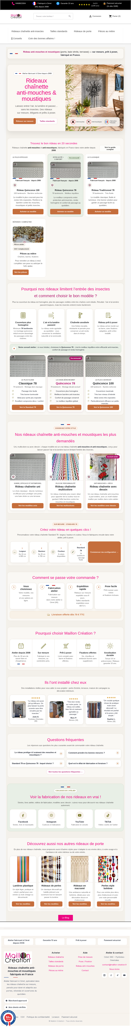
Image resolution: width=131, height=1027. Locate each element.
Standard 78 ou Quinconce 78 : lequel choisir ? (33, 763)
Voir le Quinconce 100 (103, 407)
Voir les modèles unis (27, 506)
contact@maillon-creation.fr (114, 964)
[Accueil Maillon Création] (21, 957)
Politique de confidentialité (38, 1017)
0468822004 (20, 3)
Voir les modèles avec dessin (103, 506)
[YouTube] (124, 975)
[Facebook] (111, 975)
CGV (22, 1017)
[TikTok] (117, 975)
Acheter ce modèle (28, 212)
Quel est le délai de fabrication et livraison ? (87, 763)
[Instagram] (104, 975)
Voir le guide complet (110, 148)
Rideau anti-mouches (85, 966)
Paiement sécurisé (69, 1017)
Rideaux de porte (56, 966)
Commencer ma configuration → (104, 552)
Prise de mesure (85, 957)
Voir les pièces (20, 272)
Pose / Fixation (85, 961)
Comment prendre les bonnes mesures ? (86, 753)
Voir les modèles (23, 904)
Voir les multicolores (65, 506)
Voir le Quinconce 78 (65, 407)
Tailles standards (47, 121)
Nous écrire (114, 969)
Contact (85, 970)
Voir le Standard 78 (28, 407)
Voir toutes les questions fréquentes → (65, 772)
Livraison (55, 1017)
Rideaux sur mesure (24, 121)
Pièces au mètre (56, 970)
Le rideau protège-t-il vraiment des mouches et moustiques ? (35, 753)
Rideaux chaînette (56, 957)
